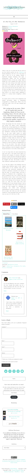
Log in (22, 471)
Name (3, 340)
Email (3, 346)
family (24, 266)
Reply (5, 290)
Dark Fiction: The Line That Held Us (8, 258)
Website (3, 353)
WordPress (17, 471)
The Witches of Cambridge (14, 411)
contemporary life (17, 266)
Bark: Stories (20, 228)
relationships (9, 267)
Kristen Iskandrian (13, 26)
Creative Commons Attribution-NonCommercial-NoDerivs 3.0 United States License (14, 461)
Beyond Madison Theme (18, 470)
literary (4, 267)
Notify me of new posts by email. (10, 361)
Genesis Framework (9, 471)
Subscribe (14, 397)
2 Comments (5, 262)
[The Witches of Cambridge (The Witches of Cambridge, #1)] (4, 414)
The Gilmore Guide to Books (14, 7)
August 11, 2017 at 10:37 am (15, 279)
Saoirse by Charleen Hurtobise (8, 229)
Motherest (21, 72)
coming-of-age (9, 266)
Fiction (16, 264)
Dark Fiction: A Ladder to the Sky (19, 243)
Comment (4, 327)
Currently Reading (12, 409)
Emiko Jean (15, 418)
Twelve (10, 28)
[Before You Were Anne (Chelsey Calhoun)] (4, 419)
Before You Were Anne (14, 416)
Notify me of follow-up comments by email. (13, 359)
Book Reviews (11, 264)
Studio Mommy (13, 468)
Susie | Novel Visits (13, 277)
